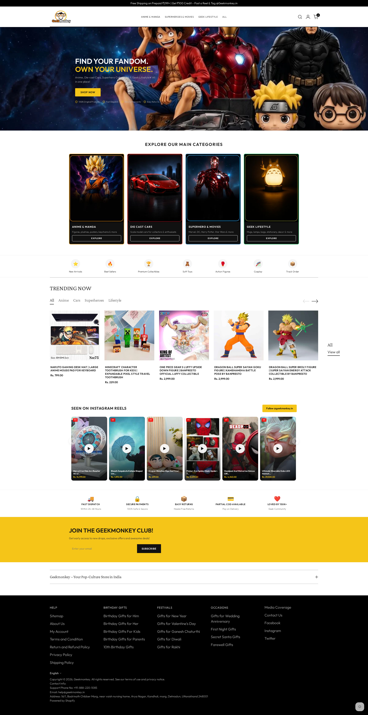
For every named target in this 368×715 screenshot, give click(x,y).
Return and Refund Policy (70, 647)
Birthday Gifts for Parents (124, 639)
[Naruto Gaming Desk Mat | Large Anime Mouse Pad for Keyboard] (75, 335)
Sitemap (56, 616)
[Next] (295, 441)
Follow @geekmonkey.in (279, 408)
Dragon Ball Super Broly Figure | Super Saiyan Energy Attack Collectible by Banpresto (292, 370)
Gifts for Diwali (169, 639)
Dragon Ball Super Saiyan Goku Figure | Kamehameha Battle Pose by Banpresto (237, 370)
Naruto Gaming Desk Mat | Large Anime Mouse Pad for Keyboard (74, 368)
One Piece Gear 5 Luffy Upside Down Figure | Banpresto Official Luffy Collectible (181, 370)
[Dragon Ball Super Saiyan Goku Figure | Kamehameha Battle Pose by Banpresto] (239, 335)
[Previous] (72, 441)
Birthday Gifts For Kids (122, 631)
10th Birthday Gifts (119, 647)
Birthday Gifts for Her (121, 623)
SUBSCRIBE (149, 548)
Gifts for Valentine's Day (176, 623)
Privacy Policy (61, 654)
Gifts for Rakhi (168, 647)
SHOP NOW (87, 92)
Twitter (270, 638)
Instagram (272, 630)
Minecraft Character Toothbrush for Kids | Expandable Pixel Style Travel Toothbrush (127, 372)
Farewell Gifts (222, 644)
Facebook (272, 622)
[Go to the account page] (308, 17)
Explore (96, 238)
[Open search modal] (300, 17)
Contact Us (273, 615)
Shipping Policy (62, 662)
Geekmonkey (82, 679)
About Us (57, 623)
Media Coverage (277, 607)
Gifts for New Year (172, 616)
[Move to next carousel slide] (315, 301)
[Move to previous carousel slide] (306, 301)
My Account (59, 631)
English (54, 673)
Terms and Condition (66, 639)
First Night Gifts (223, 629)
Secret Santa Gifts (225, 636)
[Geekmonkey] (61, 16)
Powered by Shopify (62, 700)
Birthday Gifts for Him (121, 616)
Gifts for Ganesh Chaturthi (178, 631)
